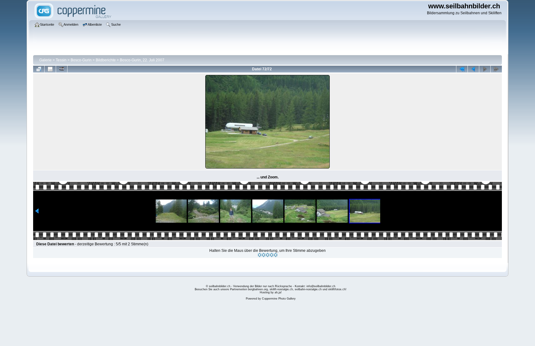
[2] (264, 255)
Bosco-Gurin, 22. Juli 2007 (142, 60)
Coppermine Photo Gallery (279, 298)
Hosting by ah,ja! (271, 292)
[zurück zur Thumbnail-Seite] (38, 69)
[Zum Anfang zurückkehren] (462, 69)
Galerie (45, 60)
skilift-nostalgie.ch (281, 289)
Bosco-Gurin (81, 60)
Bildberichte (106, 60)
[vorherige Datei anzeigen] (473, 69)
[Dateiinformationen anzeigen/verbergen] (50, 69)
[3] (268, 255)
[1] (260, 255)
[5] (276, 255)
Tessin (61, 60)
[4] (272, 255)
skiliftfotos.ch (337, 289)
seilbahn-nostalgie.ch (308, 289)
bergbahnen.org (258, 289)
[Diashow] (61, 69)
